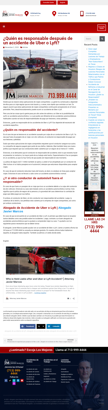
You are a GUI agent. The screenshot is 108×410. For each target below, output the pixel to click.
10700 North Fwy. (35, 13)
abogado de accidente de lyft (15, 331)
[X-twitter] (14, 380)
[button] (4, 26)
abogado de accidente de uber (38, 331)
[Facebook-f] (6, 380)
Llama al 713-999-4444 (71, 350)
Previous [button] (85, 166)
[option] (94, 166)
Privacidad (101, 400)
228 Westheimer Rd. (64, 13)
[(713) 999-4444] (82, 13)
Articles (25, 47)
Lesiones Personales (65, 361)
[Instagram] (14, 383)
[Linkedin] (18, 380)
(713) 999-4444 (90, 13)
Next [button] (103, 166)
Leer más (94, 184)
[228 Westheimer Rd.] (54, 13)
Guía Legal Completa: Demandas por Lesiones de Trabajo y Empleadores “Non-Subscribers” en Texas (96, 56)
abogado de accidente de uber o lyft (63, 331)
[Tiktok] (10, 380)
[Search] (102, 38)
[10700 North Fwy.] (26, 13)
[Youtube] (22, 380)
